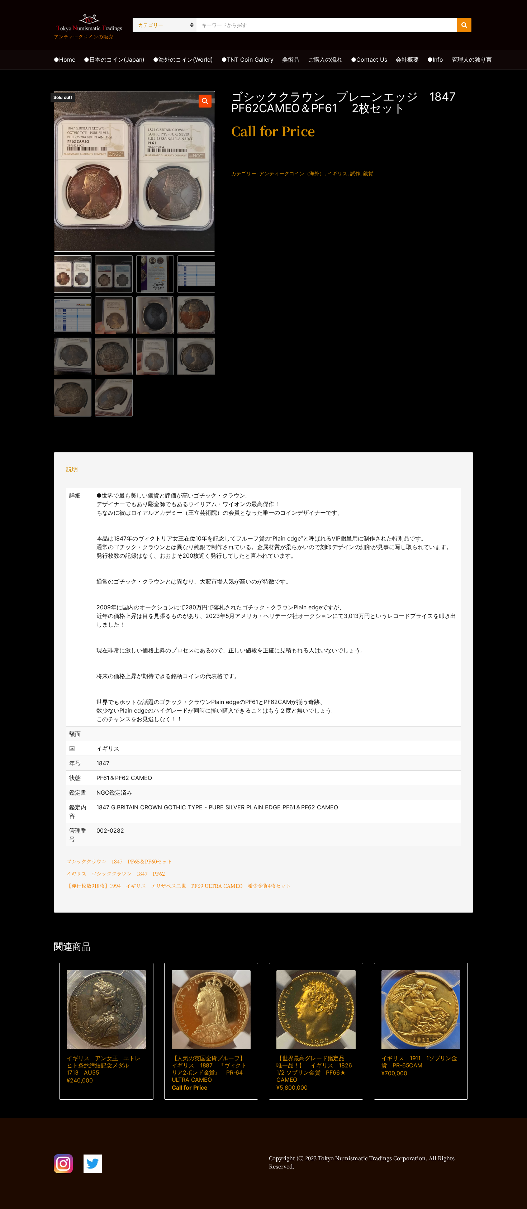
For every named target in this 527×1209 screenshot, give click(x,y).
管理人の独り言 (472, 59)
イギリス (337, 173)
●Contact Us (369, 59)
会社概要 (407, 59)
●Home (64, 59)
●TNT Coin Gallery (248, 59)
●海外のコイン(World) (183, 59)
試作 (355, 173)
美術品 (290, 59)
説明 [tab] (72, 469)
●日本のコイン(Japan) (114, 59)
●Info (435, 59)
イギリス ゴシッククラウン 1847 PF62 (115, 873)
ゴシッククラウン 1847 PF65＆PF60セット (119, 861)
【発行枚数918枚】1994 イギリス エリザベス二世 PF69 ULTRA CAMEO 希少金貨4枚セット (178, 885)
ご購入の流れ (325, 59)
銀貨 (368, 173)
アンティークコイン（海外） (291, 173)
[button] (205, 101)
